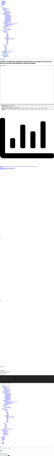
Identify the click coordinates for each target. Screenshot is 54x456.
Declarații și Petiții (6, 56)
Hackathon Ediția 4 (8, 19)
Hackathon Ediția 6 (8, 20)
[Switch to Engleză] (3, 439)
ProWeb (5, 379)
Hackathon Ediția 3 (8, 18)
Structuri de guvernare (6, 388)
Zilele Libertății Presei (6, 52)
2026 (7, 39)
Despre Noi (3, 7)
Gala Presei (4, 51)
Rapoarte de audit (7, 12)
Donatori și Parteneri (6, 391)
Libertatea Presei (5, 53)
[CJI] (2, 6)
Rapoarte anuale (7, 11)
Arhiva (8, 36)
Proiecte (4, 28)
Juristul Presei (7, 26)
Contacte (3, 2)
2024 (7, 34)
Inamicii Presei (5, 54)
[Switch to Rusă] (3, 4)
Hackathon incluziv (8, 15)
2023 (7, 41)
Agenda (4, 27)
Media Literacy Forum (8, 25)
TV (5, 32)
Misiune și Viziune (6, 8)
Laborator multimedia (8, 394)
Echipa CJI (5, 9)
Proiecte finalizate (7, 29)
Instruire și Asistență (6, 14)
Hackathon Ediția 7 (8, 21)
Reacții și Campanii (5, 55)
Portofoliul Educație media (9, 24)
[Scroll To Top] (27, 446)
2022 (7, 42)
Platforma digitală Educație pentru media (11, 23)
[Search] (9, 383)
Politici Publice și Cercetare (7, 22)
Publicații (3, 30)
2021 (7, 35)
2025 (7, 33)
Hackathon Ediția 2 (8, 17)
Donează (3, 436)
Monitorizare (5, 31)
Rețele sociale (7, 37)
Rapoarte (4, 10)
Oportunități (4, 1)
